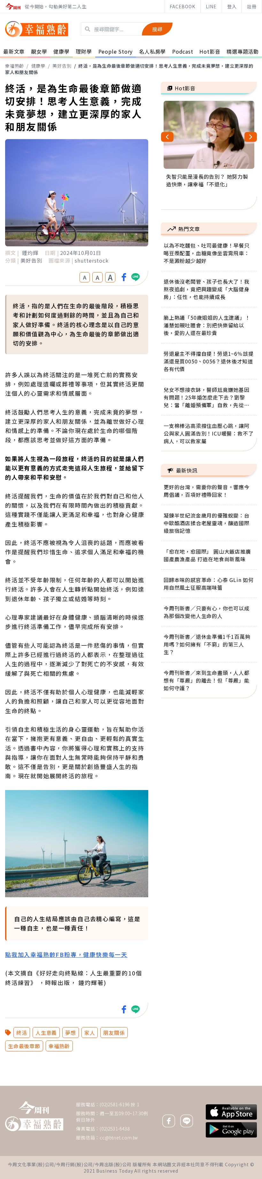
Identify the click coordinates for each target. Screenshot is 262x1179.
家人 (89, 1032)
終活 (21, 1032)
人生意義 (46, 1032)
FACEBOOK (182, 6)
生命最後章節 (24, 1046)
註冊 (252, 6)
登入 (232, 6)
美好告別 (61, 66)
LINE (211, 6)
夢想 (70, 1032)
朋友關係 (114, 1032)
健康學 (38, 66)
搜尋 (157, 29)
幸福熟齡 (14, 66)
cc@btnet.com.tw (119, 1137)
